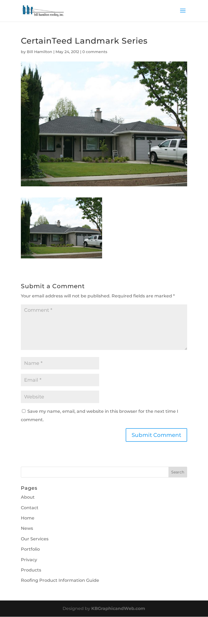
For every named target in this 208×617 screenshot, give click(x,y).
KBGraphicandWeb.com (118, 608)
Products (31, 570)
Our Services (34, 538)
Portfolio (30, 549)
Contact (29, 507)
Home (27, 518)
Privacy (29, 559)
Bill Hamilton (39, 51)
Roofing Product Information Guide (60, 580)
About (28, 497)
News (27, 528)
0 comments (94, 51)
